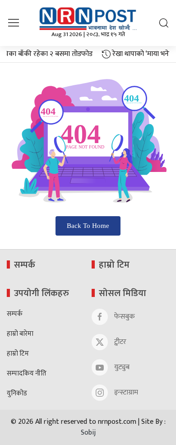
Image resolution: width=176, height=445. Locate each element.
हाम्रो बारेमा (20, 334)
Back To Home (88, 225)
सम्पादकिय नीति (26, 374)
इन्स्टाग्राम (125, 392)
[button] (13, 23)
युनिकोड (17, 394)
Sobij (88, 432)
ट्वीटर (119, 342)
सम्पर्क (15, 314)
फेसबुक (123, 317)
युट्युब (121, 367)
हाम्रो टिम (18, 354)
